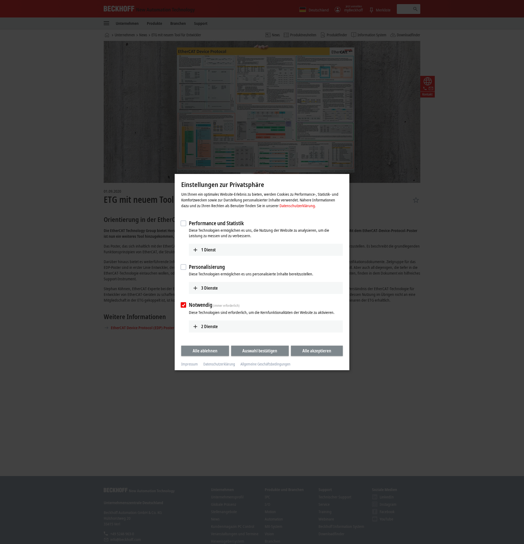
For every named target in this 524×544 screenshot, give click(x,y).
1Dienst (208, 250)
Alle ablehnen (205, 351)
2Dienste (209, 326)
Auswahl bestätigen (259, 351)
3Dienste (209, 288)
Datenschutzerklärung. (297, 205)
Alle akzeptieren (316, 351)
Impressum (189, 364)
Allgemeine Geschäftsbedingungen (265, 364)
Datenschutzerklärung (219, 364)
